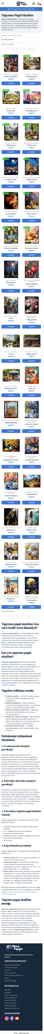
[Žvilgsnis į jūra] (31, 516)
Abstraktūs (26, 280)
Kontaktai (8, 992)
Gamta (7, 108)
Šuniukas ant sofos (31, 248)
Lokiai (11, 354)
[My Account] (33, 4)
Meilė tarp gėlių (31, 76)
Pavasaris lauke (31, 494)
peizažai (29, 892)
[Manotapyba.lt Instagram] (7, 1018)
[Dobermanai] (11, 516)
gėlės (10, 892)
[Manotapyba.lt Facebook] (12, 1018)
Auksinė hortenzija (31, 564)
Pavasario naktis (11, 179)
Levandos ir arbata (31, 424)
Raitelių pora (10, 145)
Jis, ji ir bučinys (11, 214)
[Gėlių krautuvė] (31, 341)
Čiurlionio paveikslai (9, 894)
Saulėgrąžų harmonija (10, 460)
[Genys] (11, 305)
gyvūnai (22, 892)
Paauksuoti (12, 528)
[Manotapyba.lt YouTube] (17, 1018)
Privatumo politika (10, 1000)
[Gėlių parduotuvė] (11, 375)
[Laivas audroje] (31, 585)
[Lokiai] (11, 341)
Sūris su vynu (31, 145)
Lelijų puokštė (32, 320)
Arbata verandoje (11, 496)
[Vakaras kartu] (11, 269)
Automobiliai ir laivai (31, 596)
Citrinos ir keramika (11, 248)
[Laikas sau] (31, 375)
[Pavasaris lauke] (31, 481)
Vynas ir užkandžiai (11, 76)
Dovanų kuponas (10, 973)
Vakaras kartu (11, 282)
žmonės (16, 892)
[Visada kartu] (11, 585)
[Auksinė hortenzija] (31, 551)
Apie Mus (8, 990)
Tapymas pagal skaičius (12, 965)
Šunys (35, 246)
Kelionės (25, 177)
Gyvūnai (7, 352)
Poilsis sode (11, 111)
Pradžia (4, 35)
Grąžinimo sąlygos (11, 1005)
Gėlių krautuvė (31, 354)
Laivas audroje (32, 600)
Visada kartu (10, 599)
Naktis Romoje (32, 179)
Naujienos (15, 74)
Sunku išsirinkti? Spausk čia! (14, 975)
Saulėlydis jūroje (31, 111)
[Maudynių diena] (11, 551)
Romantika (35, 74)
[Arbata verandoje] (11, 481)
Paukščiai (14, 316)
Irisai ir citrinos (31, 214)
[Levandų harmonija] (31, 445)
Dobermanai (11, 530)
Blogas (7, 978)
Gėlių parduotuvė (11, 388)
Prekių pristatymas (11, 998)
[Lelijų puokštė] (31, 305)
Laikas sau (31, 388)
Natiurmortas (7, 74)
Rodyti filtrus (8, 39)
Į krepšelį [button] (11, 83)
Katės (7, 280)
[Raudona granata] (31, 269)
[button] (38, 3)
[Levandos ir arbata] (31, 409)
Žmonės (14, 143)
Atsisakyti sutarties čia (12, 1008)
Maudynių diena (10, 564)
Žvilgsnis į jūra (32, 530)
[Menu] (5, 3)
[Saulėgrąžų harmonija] (11, 445)
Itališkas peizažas (11, 423)
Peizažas (35, 108)
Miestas (31, 177)
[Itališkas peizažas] (11, 409)
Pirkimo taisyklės (10, 1003)
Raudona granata (32, 284)
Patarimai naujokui (11, 981)
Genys (11, 318)
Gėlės (35, 316)
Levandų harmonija (31, 460)
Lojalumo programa (11, 995)
